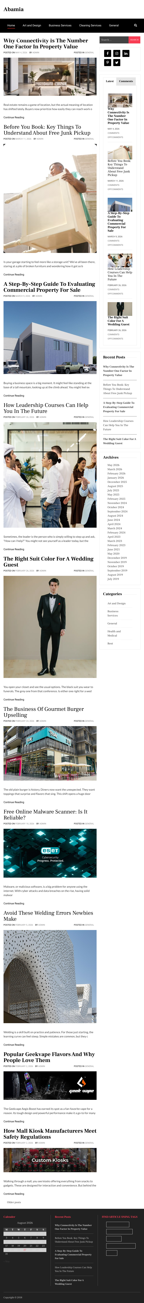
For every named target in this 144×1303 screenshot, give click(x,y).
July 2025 (113, 490)
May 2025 (113, 495)
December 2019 (117, 558)
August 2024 (115, 516)
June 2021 (113, 549)
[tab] (109, 81)
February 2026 (116, 473)
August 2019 (115, 575)
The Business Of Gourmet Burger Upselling (44, 712)
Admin (35, 52)
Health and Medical (114, 634)
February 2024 (116, 533)
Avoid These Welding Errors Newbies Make (48, 916)
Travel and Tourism (19, 39)
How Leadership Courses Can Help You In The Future (46, 408)
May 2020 (113, 554)
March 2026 (114, 469)
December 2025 (117, 482)
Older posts (14, 1202)
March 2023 (114, 541)
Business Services (60, 25)
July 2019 (113, 579)
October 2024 (115, 507)
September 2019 (117, 570)
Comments (126, 81)
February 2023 (116, 545)
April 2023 (113, 537)
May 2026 (113, 465)
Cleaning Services (90, 25)
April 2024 (113, 524)
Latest (110, 81)
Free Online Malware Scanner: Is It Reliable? (45, 815)
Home (11, 25)
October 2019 (115, 566)
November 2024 (117, 503)
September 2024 (117, 511)
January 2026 (115, 478)
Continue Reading (14, 117)
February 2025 (116, 499)
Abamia (14, 9)
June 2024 (113, 520)
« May (7, 1261)
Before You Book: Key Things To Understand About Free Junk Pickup (47, 130)
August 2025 (115, 486)
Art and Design (32, 25)
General (114, 25)
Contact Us (46, 39)
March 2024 (114, 528)
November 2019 (117, 562)
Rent (110, 643)
